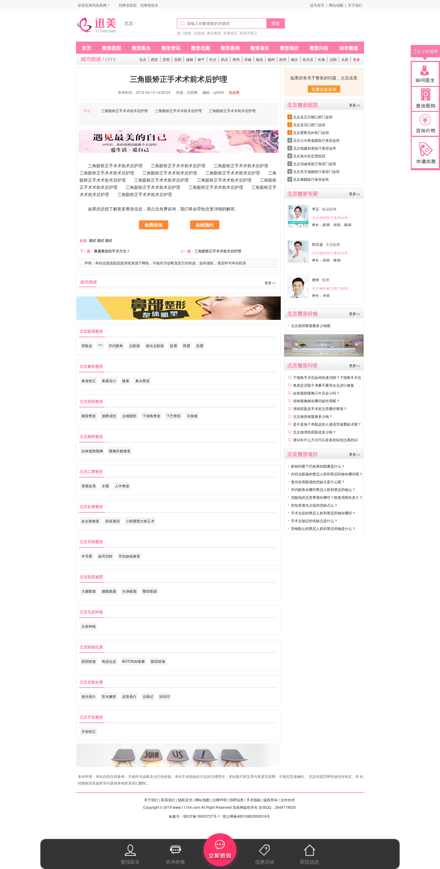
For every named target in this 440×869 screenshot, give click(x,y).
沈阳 (333, 59)
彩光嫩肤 (109, 696)
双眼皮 (86, 345)
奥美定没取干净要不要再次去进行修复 (323, 385)
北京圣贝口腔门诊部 (309, 124)
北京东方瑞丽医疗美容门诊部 (316, 171)
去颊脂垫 (129, 415)
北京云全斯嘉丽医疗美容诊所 (316, 140)
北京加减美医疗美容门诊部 (314, 163)
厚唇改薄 (88, 485)
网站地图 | (203, 799)
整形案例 (230, 47)
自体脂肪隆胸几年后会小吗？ (316, 392)
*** (100, 345)
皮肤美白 (129, 696)
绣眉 (186, 345)
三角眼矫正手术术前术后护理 (218, 251)
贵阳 (177, 59)
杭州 (282, 59)
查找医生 (130, 861)
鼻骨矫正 (88, 380)
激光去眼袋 (155, 345)
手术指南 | (254, 799)
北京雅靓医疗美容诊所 (311, 179)
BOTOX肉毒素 (133, 661)
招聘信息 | (237, 799)
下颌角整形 (151, 415)
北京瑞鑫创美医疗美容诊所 (314, 147)
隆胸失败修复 (120, 450)
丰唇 (105, 485)
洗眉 (199, 345)
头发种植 (88, 626)
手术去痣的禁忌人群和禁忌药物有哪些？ (323, 512)
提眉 (173, 345)
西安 (154, 59)
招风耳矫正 (249, 32)
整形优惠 (200, 47)
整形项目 (259, 47)
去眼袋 (199, 32)
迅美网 (234, 92)
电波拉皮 (109, 661)
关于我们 (355, 4)
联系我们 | (169, 799)
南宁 (201, 59)
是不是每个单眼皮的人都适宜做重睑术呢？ (327, 424)
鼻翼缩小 (109, 380)
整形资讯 (170, 47)
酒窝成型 (109, 415)
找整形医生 (149, 4)
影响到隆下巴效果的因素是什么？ (318, 466)
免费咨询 (154, 225)
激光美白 (88, 696)
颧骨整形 (88, 415)
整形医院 (111, 47)
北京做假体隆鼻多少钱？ (313, 416)
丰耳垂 (86, 555)
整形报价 (289, 47)
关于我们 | (152, 799)
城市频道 (348, 47)
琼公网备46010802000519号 (246, 816)
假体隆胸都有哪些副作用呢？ (316, 400)
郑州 (236, 59)
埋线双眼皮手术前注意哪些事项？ (320, 408)
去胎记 (147, 696)
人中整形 (122, 485)
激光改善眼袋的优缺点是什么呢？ (318, 481)
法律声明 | (220, 799)
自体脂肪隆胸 (92, 450)
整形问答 (319, 47)
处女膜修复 (90, 520)
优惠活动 (264, 861)
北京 (142, 59)
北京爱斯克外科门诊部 (311, 132)
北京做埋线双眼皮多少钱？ (314, 431)
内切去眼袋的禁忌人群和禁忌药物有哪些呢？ (327, 473)
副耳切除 (105, 555)
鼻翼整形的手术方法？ (112, 251)
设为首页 (317, 4)
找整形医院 (128, 4)
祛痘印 (164, 696)
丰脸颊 (192, 415)
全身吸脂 (129, 591)
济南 (247, 59)
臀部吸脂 (149, 591)
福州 (271, 59)
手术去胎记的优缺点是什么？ (314, 520)
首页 (86, 47)
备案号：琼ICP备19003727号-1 (194, 816)
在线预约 (205, 225)
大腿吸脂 (88, 591)
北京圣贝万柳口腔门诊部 (313, 116)
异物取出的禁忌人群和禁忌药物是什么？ (323, 528)
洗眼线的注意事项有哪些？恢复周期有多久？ (327, 497)
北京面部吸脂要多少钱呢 (310, 325)
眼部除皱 (158, 661)
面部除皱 (88, 661)
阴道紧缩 (112, 520)
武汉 (224, 59)
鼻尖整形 (214, 32)
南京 (294, 59)
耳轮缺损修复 (129, 555)
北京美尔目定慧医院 (309, 155)
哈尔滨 (308, 59)
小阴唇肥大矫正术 (140, 520)
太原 (344, 59)
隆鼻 (125, 380)
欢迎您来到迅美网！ (94, 4)
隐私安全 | (186, 799)
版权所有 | (271, 799)
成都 (189, 59)
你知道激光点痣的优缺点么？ (314, 504)
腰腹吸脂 (109, 591)
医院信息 (309, 861)
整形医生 (141, 47)
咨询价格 (175, 861)
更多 (356, 59)
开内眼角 (116, 345)
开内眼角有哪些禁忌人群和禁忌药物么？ (323, 489)
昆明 (166, 59)
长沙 (212, 59)
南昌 (259, 59)
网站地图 (336, 4)
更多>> (270, 282)
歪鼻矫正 (230, 32)
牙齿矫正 (88, 731)
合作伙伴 (287, 799)
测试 (92, 240)
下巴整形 (173, 415)
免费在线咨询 (323, 89)
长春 (321, 59)
